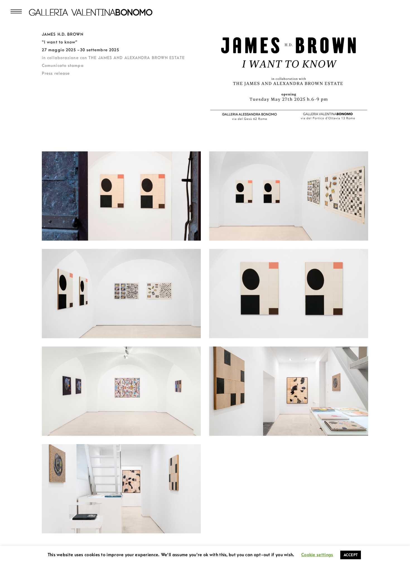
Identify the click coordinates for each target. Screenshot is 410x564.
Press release (56, 73)
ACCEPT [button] (351, 555)
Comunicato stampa (63, 65)
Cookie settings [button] (317, 554)
